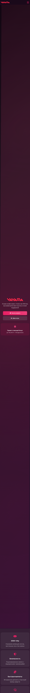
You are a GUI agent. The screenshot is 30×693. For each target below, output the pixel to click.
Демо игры (16, 318)
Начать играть (16, 313)
